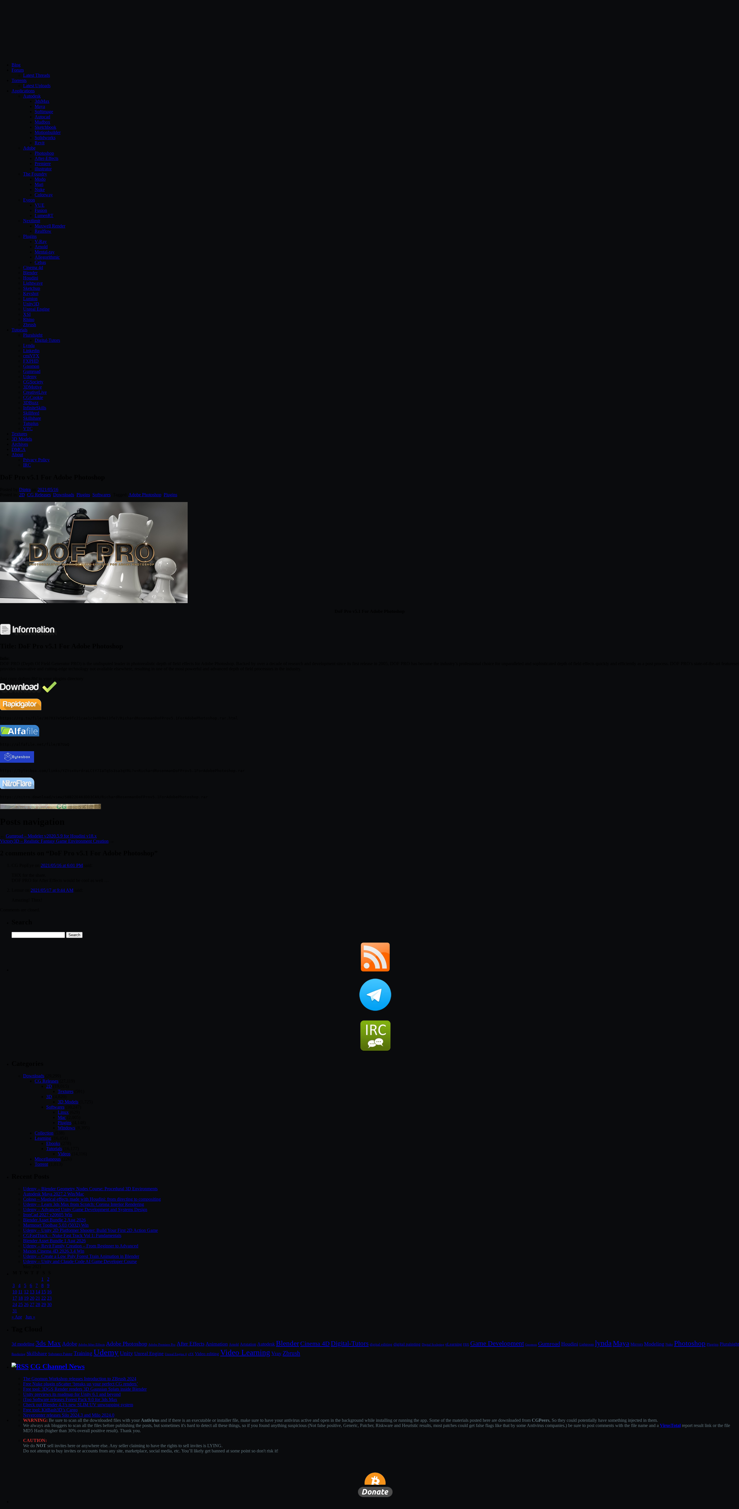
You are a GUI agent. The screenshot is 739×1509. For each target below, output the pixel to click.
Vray (276, 1353)
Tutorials (19, 329)
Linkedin (31, 350)
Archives (20, 444)
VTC (28, 428)
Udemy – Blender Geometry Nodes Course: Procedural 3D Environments (90, 1188)
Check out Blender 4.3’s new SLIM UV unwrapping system (78, 1404)
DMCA (19, 449)
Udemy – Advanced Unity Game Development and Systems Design (85, 1209)
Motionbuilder (48, 132)
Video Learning (245, 1352)
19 (26, 1298)
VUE (39, 205)
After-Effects (46, 158)
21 (38, 1298)
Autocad (42, 116)
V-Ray (41, 241)
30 (49, 1304)
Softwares (101, 494)
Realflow (43, 231)
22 (43, 1298)
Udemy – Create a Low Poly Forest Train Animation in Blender (81, 1256)
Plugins (30, 236)
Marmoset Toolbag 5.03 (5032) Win (56, 1225)
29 (43, 1304)
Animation (217, 1344)
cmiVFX (31, 355)
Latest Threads (36, 75)
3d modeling (23, 1344)
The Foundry (35, 173)
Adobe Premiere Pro (162, 1344)
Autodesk (32, 96)
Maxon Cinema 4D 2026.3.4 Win (53, 1251)
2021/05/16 (48, 489)
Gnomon (31, 366)
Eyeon (29, 199)
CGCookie (33, 397)
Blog (16, 64)
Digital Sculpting (433, 1344)
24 (14, 1304)
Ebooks (53, 1143)
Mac (62, 1117)
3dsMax (42, 101)
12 (26, 1291)
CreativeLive (35, 392)
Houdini (30, 277)
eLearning (453, 1344)
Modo (40, 179)
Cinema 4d (33, 267)
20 (32, 1298)
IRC (27, 464)
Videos (64, 1153)
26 (26, 1304)
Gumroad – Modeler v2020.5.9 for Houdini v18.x (51, 835)
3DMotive (32, 387)
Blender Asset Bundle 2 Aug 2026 (54, 1219)
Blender (30, 272)
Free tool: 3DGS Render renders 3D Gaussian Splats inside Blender (85, 1389)
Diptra (25, 489)
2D (22, 494)
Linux (63, 1112)
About (17, 454)
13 (32, 1291)
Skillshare (32, 418)
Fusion (41, 210)
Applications (23, 90)
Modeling (654, 1344)
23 (49, 1298)
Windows (66, 1127)
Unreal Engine (36, 309)
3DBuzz (30, 402)
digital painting (407, 1344)
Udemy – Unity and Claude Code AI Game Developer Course (80, 1261)
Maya (40, 106)
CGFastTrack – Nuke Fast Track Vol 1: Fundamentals (72, 1235)
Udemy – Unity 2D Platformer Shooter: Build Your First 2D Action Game (90, 1230)
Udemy (30, 376)
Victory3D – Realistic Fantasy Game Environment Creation (54, 841)
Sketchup (31, 288)
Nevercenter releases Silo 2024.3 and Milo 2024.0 (68, 1415)
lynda (603, 1343)
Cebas (40, 262)
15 (43, 1291)
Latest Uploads (37, 85)
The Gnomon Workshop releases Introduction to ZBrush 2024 (79, 1378)
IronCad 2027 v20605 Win (47, 1214)
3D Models (22, 439)
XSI (27, 314)
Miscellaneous (48, 1159)
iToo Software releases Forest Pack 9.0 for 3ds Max (70, 1399)
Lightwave (33, 283)
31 (14, 1310)
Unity (126, 1353)
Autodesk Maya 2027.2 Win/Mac (53, 1193)
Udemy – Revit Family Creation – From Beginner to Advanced (80, 1245)
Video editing (207, 1353)
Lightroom (586, 1344)
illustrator (43, 168)
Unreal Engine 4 (176, 1354)
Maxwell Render (50, 225)
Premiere (43, 163)
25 (20, 1304)
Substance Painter (60, 1354)
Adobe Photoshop (144, 494)
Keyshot (30, 293)
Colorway (44, 194)
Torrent (41, 1164)
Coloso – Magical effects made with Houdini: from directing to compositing (92, 1199)
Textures (19, 433)
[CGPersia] (50, 807)
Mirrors (636, 1344)
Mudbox (42, 122)
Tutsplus (30, 423)
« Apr (17, 1316)
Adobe (29, 148)
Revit (39, 142)
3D (49, 1096)
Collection (44, 1133)
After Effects (190, 1344)
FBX (466, 1344)
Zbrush (29, 324)
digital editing (381, 1344)
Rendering (18, 1354)
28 (38, 1304)
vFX (191, 1354)
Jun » (30, 1316)
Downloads (63, 494)
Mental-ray (45, 251)
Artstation (248, 1344)
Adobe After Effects (91, 1344)
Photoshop (44, 153)
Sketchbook (45, 127)
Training (83, 1353)
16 (49, 1291)
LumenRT (44, 215)
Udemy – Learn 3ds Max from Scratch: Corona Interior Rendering (83, 1204)
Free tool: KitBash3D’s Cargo (50, 1409)
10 (14, 1291)
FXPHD (31, 361)
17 (14, 1298)
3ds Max (48, 1343)
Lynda (29, 345)
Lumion (30, 298)
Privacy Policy (36, 459)
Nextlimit (31, 220)
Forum (18, 70)
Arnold (41, 246)
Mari (39, 184)
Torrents (19, 80)
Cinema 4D (315, 1343)
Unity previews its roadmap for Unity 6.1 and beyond (72, 1394)
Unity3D (31, 303)
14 (38, 1291)
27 (32, 1304)
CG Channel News (57, 1366)
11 (20, 1291)
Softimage (44, 111)
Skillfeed (31, 413)
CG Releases (39, 494)
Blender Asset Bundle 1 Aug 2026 (54, 1240)
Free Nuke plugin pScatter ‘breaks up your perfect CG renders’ (80, 1383)
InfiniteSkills (34, 407)
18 (20, 1298)
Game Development (497, 1343)
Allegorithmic (47, 257)
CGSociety (33, 381)
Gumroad (31, 371)
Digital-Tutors (47, 340)
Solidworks (45, 137)
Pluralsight (32, 335)
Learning (43, 1138)
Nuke (40, 189)
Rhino (28, 319)
